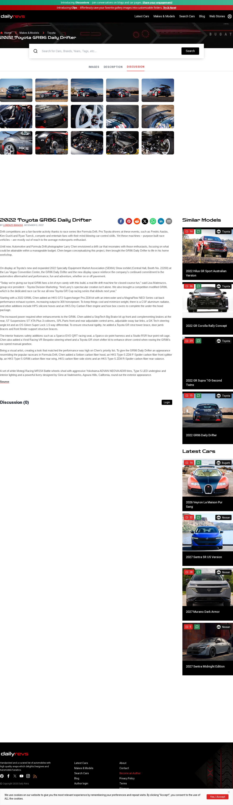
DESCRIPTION (113, 66)
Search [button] (192, 51)
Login (167, 402)
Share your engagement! (157, 2)
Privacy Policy (127, 778)
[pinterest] (129, 221)
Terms (123, 783)
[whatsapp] (153, 221)
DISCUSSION (135, 66)
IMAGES (94, 66)
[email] (169, 221)
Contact (124, 768)
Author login (81, 783)
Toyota (51, 32)
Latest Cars (142, 16)
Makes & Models (164, 16)
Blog (202, 16)
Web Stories (217, 16)
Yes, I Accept (217, 796)
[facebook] (121, 221)
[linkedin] (161, 221)
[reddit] (137, 221)
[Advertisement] (205, 101)
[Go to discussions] (198, 231)
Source (4, 381)
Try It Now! (169, 7)
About (122, 763)
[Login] (229, 16)
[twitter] (145, 221)
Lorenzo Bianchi (13, 225)
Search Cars (187, 16)
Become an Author (130, 773)
